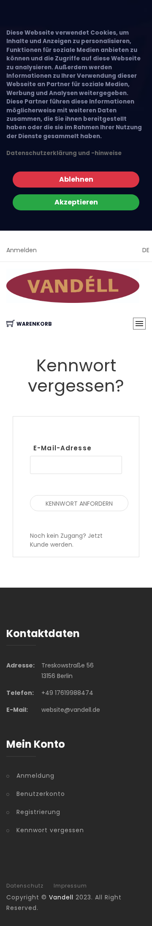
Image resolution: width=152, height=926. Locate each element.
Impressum (70, 885)
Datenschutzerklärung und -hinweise (64, 153)
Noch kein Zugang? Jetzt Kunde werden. (66, 540)
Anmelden (21, 250)
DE (145, 250)
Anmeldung (35, 775)
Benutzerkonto (40, 794)
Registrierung (38, 812)
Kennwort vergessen (50, 830)
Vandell (61, 897)
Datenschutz (24, 885)
